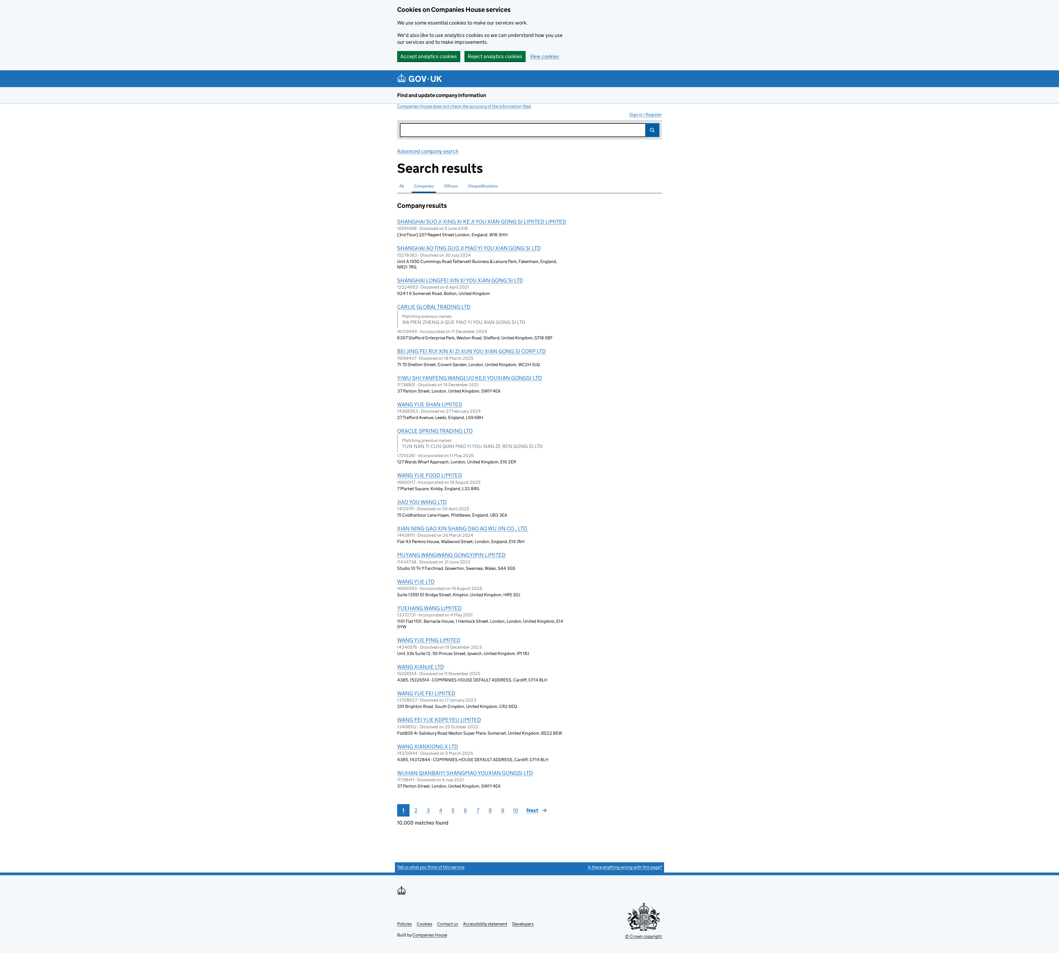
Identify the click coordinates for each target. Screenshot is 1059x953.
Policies (404, 924)
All (401, 186)
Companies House (429, 935)
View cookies (544, 56)
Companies (424, 186)
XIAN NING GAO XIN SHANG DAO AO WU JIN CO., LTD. (462, 528)
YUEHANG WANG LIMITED (429, 608)
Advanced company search (427, 151)
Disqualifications (483, 186)
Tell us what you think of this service (430, 867)
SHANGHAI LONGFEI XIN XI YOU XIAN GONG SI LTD (460, 280)
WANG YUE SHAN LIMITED (429, 404)
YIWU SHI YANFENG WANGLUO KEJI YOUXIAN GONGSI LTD (469, 378)
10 (515, 810)
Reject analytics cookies (495, 56)
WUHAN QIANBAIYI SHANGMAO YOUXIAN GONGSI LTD (465, 773)
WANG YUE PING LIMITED (428, 640)
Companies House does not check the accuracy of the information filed (464, 106)
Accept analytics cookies (428, 56)
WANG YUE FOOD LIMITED (429, 475)
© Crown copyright (643, 936)
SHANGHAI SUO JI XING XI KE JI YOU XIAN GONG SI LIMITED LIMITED (481, 221)
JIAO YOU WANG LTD (422, 502)
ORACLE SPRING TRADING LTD (435, 431)
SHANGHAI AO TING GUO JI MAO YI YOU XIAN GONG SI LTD (469, 248)
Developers (523, 924)
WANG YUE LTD (416, 581)
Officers (451, 186)
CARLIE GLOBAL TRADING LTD (433, 307)
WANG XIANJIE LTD (420, 667)
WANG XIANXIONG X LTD (427, 746)
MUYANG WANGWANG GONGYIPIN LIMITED (451, 555)
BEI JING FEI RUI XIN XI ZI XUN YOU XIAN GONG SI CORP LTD (471, 351)
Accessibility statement (485, 924)
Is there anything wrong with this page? (625, 867)
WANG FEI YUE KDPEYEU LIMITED (439, 719)
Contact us (447, 924)
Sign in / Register (645, 114)
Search (652, 130)
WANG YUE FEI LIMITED (426, 693)
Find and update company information (441, 95)
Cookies (424, 924)
